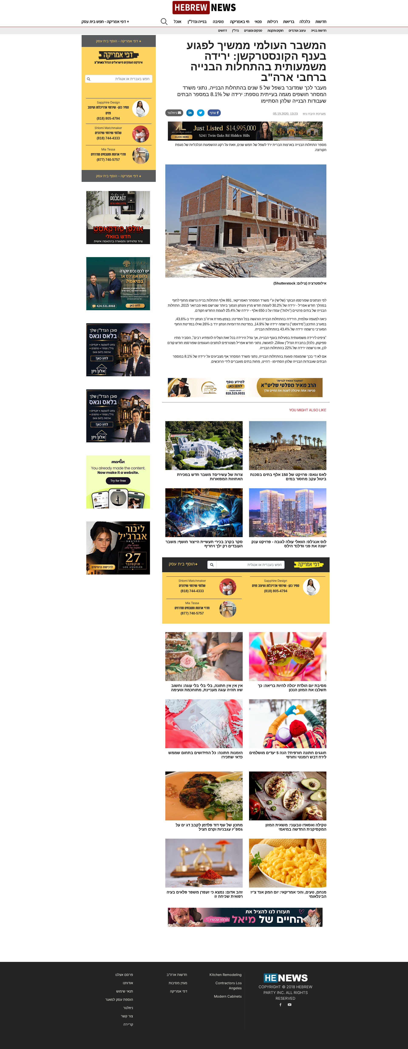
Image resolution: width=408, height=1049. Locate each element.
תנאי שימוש (124, 991)
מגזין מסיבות (178, 983)
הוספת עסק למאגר (119, 999)
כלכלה (305, 21)
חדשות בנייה (318, 30)
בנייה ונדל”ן (197, 21)
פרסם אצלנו (124, 975)
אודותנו (128, 983)
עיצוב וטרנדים (297, 30)
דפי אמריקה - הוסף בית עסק (118, 41)
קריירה (128, 1024)
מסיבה (218, 21)
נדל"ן (235, 30)
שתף (213, 113)
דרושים (222, 30)
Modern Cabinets (228, 996)
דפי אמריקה (178, 991)
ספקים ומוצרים (253, 30)
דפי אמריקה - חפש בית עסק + (105, 21)
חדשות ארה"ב (177, 975)
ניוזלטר (172, 113)
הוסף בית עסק (183, 563)
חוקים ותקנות (275, 30)
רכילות (272, 21)
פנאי (258, 21)
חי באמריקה (239, 21)
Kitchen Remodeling (226, 975)
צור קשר (127, 1016)
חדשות (320, 21)
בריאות (288, 21)
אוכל (177, 21)
